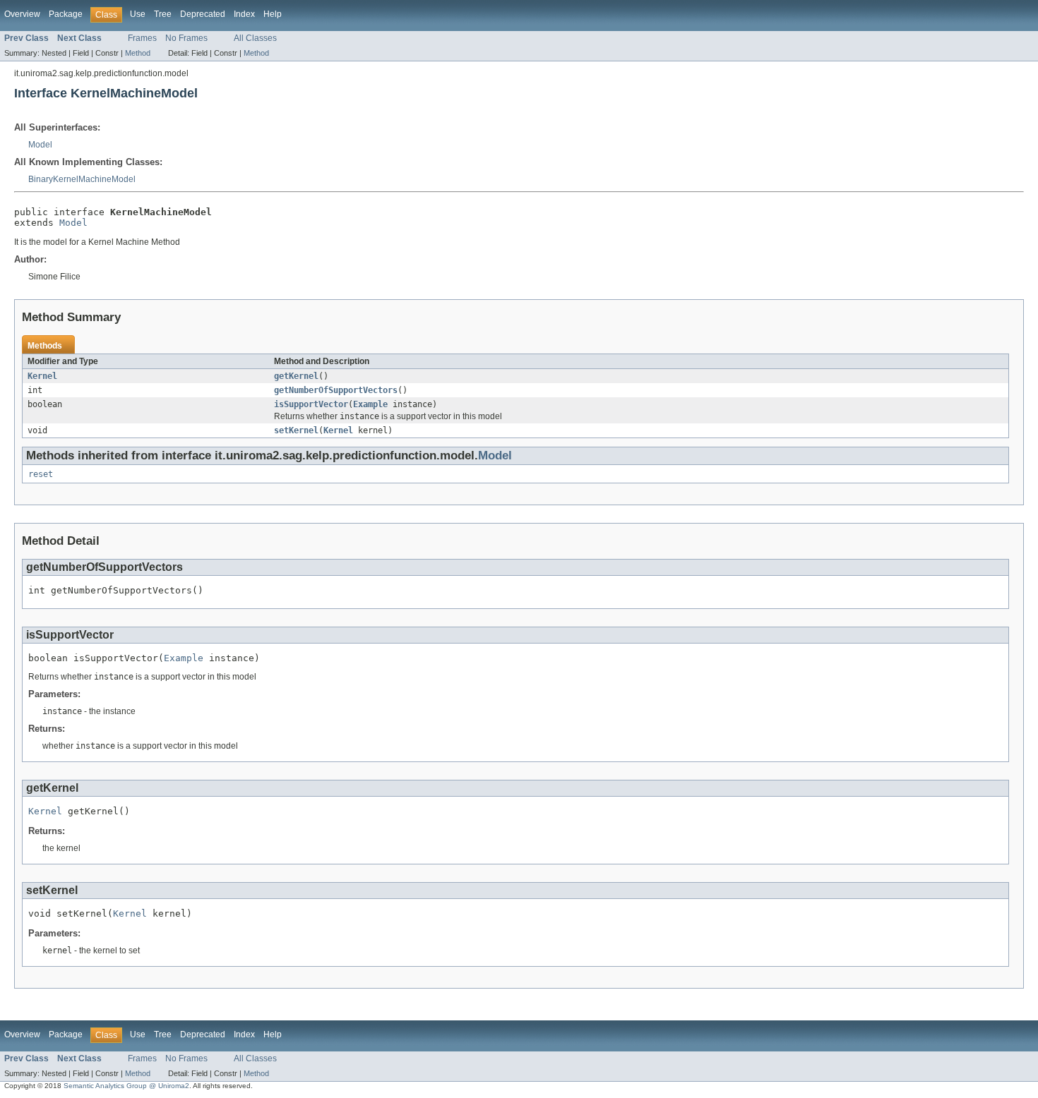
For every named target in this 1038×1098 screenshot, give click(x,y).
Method (137, 53)
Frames (142, 38)
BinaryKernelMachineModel (82, 179)
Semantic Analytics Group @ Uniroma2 (126, 1086)
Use (137, 14)
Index (244, 14)
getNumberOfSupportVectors (336, 390)
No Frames (186, 38)
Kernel (42, 376)
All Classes (255, 38)
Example (370, 404)
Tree (163, 14)
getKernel (296, 376)
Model (40, 145)
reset (40, 474)
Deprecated (202, 14)
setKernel (296, 430)
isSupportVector (311, 404)
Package (66, 14)
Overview (22, 14)
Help (272, 14)
